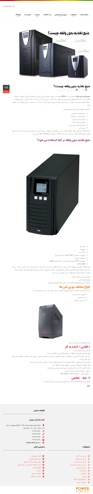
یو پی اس (59, 90)
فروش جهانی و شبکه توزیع (32, 462)
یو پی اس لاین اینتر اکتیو (78, 465)
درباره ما (37, 14)
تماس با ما (27, 14)
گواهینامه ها (37, 467)
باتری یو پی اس (71, 90)
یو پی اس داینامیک (80, 462)
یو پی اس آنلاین (81, 456)
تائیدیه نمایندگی (36, 476)
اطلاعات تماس (36, 473)
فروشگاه (18, 14)
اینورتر (84, 476)
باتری (74, 119)
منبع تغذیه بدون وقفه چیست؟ (72, 86)
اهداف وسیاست (36, 456)
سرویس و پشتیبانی (61, 14)
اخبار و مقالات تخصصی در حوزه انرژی (29, 465)
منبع (88, 385)
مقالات (64, 90)
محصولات (73, 14)
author (83, 90)
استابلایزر (83, 473)
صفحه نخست (84, 14)
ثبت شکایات (47, 14)
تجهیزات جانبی (81, 482)
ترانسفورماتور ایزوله (80, 479)
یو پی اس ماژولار (81, 459)
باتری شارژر (82, 470)
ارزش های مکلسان (35, 459)
